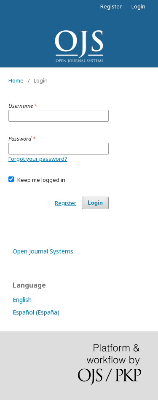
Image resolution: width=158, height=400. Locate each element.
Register (111, 6)
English (22, 300)
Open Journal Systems (43, 251)
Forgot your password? (37, 159)
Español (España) (36, 312)
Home (16, 80)
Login (138, 6)
